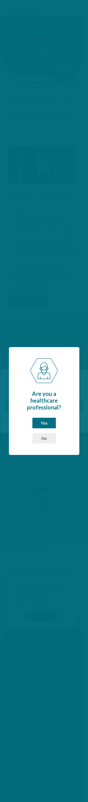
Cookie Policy (33, 426)
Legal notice (53, 426)
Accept (44, 406)
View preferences (44, 419)
